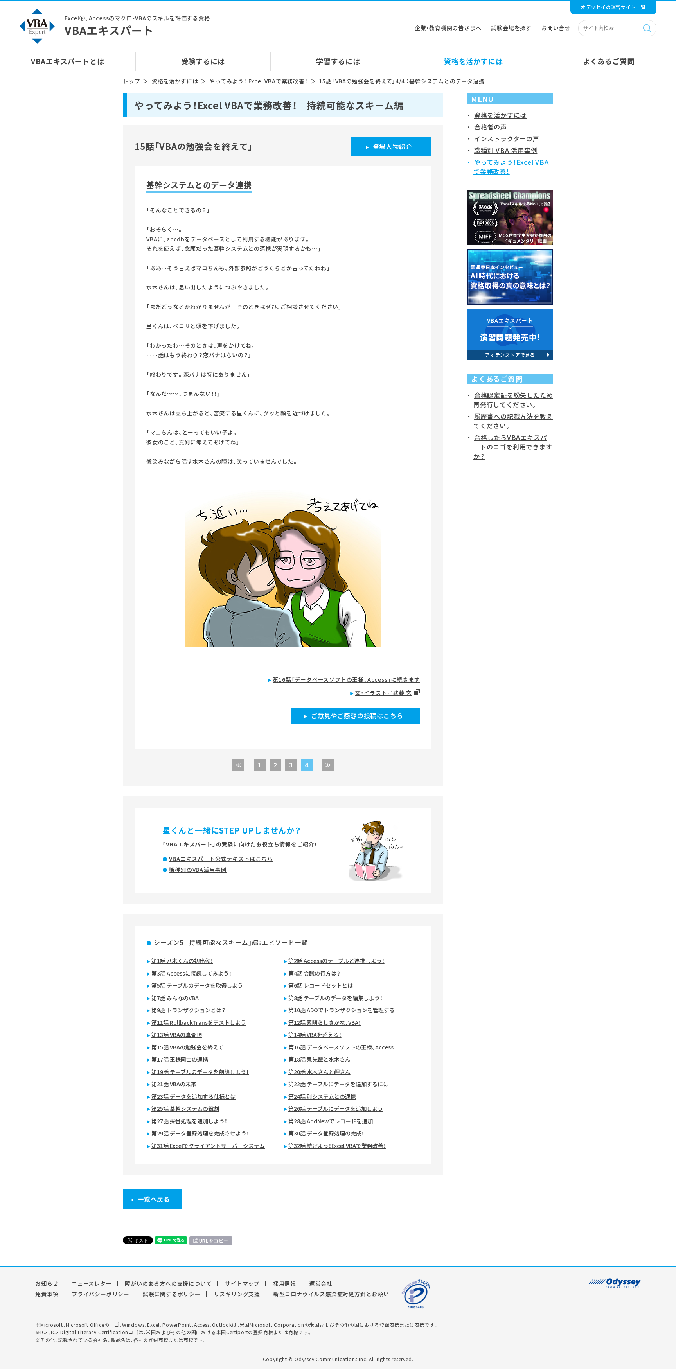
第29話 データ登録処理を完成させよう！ (200, 1133)
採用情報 (284, 1283)
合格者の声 (490, 126)
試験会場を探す (511, 28)
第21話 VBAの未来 (173, 1084)
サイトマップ (242, 1283)
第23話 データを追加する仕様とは (193, 1096)
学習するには (338, 61)
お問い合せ (555, 28)
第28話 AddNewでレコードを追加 (330, 1121)
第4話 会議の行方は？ (314, 973)
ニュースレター (92, 1283)
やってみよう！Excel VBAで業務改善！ (511, 166)
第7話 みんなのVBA (175, 998)
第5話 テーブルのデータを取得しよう (197, 985)
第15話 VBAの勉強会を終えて (187, 1047)
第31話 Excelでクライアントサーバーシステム (208, 1146)
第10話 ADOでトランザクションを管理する (341, 1010)
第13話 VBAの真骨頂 (176, 1034)
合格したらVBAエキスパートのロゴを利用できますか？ (512, 447)
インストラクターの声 (506, 138)
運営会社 (321, 1283)
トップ (131, 81)
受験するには (203, 61)
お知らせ (46, 1283)
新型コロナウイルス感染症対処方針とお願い (331, 1294)
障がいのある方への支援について (168, 1283)
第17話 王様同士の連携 (179, 1059)
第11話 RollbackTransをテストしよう (198, 1022)
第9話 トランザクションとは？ (188, 1010)
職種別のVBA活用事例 (198, 869)
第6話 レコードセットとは (320, 985)
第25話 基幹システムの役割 (185, 1108)
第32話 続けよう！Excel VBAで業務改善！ (337, 1146)
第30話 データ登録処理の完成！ (326, 1133)
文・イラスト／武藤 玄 (383, 693)
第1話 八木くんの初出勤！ (182, 961)
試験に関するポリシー (172, 1294)
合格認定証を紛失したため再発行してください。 (513, 399)
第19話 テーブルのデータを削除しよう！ (200, 1072)
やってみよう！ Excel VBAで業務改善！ (258, 81)
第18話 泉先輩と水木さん (319, 1059)
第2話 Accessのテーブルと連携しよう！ (336, 961)
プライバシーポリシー (100, 1294)
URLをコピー (214, 1240)
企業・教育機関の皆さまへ (448, 28)
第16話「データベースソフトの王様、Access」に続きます (346, 679)
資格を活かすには (473, 61)
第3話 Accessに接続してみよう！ (191, 973)
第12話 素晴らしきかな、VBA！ (324, 1022)
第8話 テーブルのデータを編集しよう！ (335, 998)
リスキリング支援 (237, 1294)
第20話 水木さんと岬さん (319, 1072)
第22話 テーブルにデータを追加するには (338, 1084)
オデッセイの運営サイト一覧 (613, 7)
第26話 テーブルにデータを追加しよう (335, 1108)
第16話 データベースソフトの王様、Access (341, 1047)
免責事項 (46, 1294)
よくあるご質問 (609, 61)
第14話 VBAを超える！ (315, 1034)
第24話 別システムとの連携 (322, 1096)
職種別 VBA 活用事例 (505, 150)
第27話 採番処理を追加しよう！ (189, 1121)
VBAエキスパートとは (67, 61)
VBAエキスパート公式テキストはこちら (221, 858)
